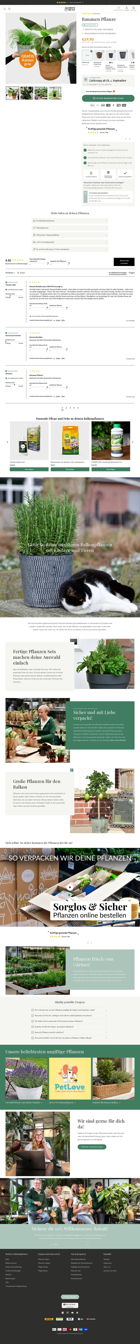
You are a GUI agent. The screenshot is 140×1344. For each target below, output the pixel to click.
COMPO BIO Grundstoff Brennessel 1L (107, 462)
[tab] (118, 273)
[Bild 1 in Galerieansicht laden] (12, 93)
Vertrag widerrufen (70, 1297)
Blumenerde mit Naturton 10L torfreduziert (67, 462)
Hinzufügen (29, 469)
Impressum (108, 1263)
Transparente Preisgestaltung (15, 1286)
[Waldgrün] (112, 62)
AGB (7, 1259)
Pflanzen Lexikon (44, 1263)
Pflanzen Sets (76, 1271)
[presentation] (7, 442)
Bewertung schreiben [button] (124, 261)
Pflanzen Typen (43, 1259)
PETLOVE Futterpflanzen (61, 1102)
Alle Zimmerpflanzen (78, 1259)
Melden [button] (58, 320)
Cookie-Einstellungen (13, 1271)
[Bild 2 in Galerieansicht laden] (26, 93)
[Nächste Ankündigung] (109, 2)
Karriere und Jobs (110, 1271)
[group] (16, 260)
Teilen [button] (63, 320)
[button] (4, 9)
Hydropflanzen (76, 1275)
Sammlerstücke (76, 1278)
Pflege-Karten (43, 1267)
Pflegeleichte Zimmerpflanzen (81, 1263)
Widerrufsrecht (11, 1263)
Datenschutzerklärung (13, 1267)
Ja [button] (54, 320)
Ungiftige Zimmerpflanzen (80, 1267)
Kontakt (106, 1259)
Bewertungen (10, 1278)
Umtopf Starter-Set (17, 462)
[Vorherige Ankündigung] (30, 2)
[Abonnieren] (87, 1244)
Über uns (107, 1267)
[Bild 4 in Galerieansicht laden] (55, 93)
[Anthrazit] (110, 62)
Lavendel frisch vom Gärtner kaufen (22, 1102)
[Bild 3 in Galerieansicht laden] (41, 93)
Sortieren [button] (9, 273)
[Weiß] (131, 62)
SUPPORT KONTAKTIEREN (92, 1147)
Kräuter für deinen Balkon (105, 1102)
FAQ (7, 1282)
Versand (8, 1275)
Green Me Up (66, 1333)
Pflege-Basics (43, 1271)
